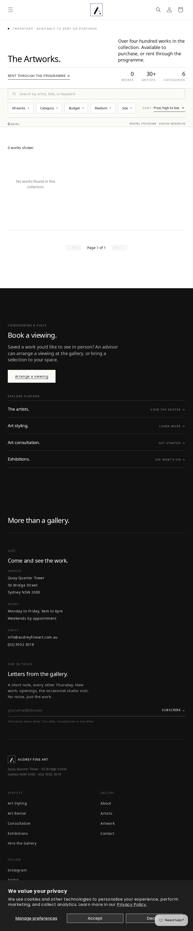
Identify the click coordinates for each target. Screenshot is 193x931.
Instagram (17, 870)
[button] (10, 9)
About (106, 803)
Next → (119, 248)
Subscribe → (173, 710)
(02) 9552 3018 (21, 644)
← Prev (73, 248)
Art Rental (17, 813)
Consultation (19, 823)
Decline (154, 918)
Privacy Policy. (132, 904)
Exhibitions (18, 833)
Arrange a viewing (32, 376)
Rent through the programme (39, 75)
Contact (107, 833)
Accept (95, 918)
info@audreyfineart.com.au (33, 637)
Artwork (108, 823)
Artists (106, 813)
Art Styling (17, 803)
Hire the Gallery (22, 843)
